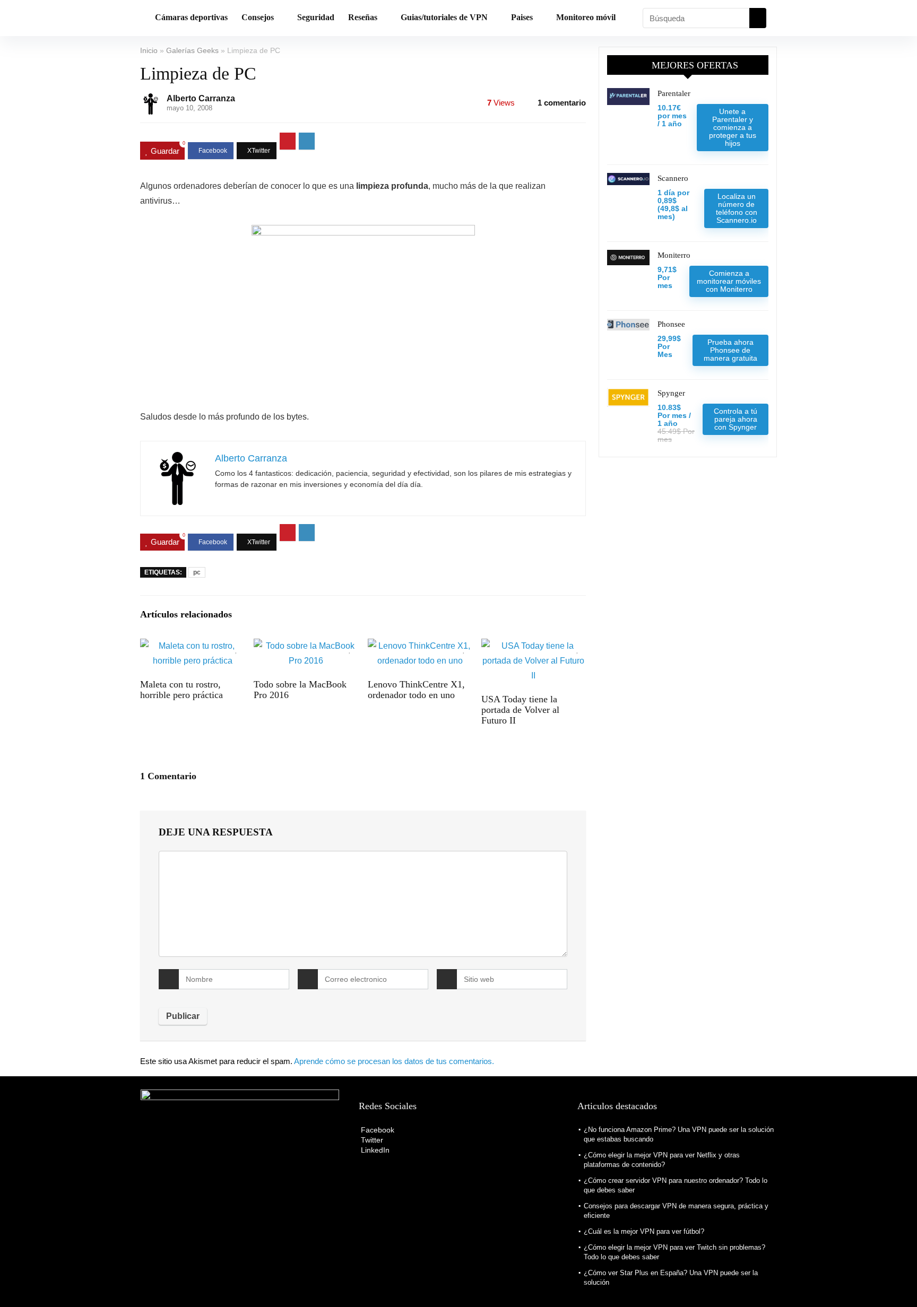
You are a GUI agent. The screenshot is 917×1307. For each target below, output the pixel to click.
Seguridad (315, 17)
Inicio (149, 50)
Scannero (673, 178)
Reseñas (362, 17)
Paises (522, 17)
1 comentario (562, 102)
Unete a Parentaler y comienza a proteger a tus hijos (732, 127)
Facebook (376, 1130)
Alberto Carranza (201, 98)
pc (197, 572)
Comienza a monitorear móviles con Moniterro (729, 281)
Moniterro (674, 255)
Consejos (257, 17)
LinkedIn (374, 1150)
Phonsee (671, 324)
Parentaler (674, 93)
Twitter (371, 1140)
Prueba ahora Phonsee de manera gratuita (730, 350)
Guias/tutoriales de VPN (444, 17)
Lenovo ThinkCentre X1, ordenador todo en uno (416, 689)
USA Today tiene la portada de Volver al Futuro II (520, 710)
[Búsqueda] (757, 18)
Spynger (671, 393)
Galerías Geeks (192, 50)
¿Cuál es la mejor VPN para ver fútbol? (644, 1231)
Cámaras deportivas (191, 17)
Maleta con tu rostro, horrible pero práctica (181, 689)
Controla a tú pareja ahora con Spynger (735, 419)
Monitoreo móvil (586, 17)
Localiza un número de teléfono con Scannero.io (736, 208)
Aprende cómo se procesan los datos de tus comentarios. (394, 1061)
